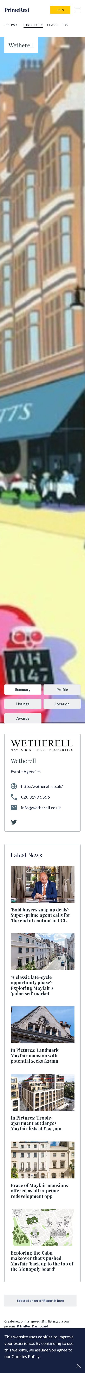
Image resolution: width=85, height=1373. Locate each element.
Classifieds (57, 25)
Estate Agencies (26, 771)
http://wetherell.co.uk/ (42, 786)
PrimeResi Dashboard (32, 1326)
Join (60, 10)
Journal (12, 25)
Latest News (26, 855)
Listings (23, 704)
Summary (23, 689)
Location (62, 704)
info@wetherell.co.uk (41, 807)
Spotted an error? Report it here (40, 1300)
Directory (33, 25)
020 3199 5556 (35, 796)
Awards (23, 718)
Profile (62, 689)
